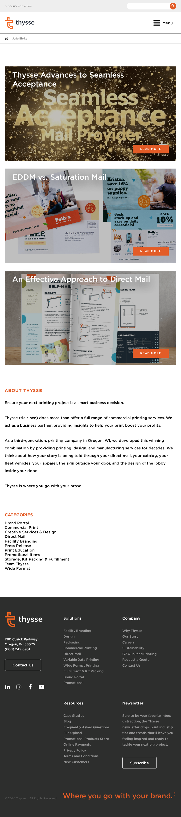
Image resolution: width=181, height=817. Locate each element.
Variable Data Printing (81, 659)
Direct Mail (15, 536)
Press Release (18, 545)
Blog (67, 721)
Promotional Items (22, 554)
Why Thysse (132, 630)
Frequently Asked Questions (86, 727)
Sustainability (133, 648)
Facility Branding (21, 541)
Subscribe (139, 763)
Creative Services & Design (30, 532)
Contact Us (22, 665)
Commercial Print (21, 527)
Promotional (73, 682)
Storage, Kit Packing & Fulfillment (37, 559)
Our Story (130, 636)
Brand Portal (17, 523)
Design (68, 636)
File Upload (72, 732)
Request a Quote (136, 659)
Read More (150, 148)
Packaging (71, 642)
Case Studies (73, 715)
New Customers (76, 762)
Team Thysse (17, 564)
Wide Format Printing (81, 665)
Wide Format (17, 568)
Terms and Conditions (81, 756)
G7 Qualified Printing (139, 654)
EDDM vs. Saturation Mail (59, 177)
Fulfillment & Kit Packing (83, 671)
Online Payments (77, 744)
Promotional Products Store (86, 738)
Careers (128, 642)
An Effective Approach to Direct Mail (81, 279)
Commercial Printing (80, 648)
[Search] (173, 6)
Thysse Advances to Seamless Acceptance (68, 79)
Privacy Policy (74, 750)
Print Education (20, 550)
